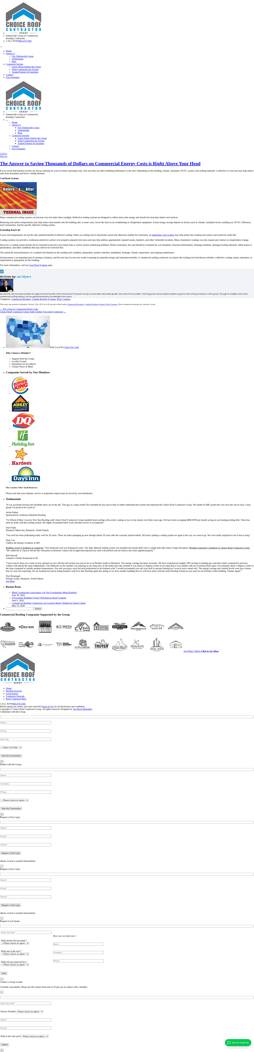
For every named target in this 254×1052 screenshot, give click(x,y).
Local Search (12, 693)
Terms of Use (47, 706)
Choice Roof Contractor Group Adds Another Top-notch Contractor (33, 312)
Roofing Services (14, 691)
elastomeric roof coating (163, 235)
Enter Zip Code (72, 347)
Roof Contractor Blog (16, 699)
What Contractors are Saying (25, 69)
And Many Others (201, 651)
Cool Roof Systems (38, 265)
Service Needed (7, 1011)
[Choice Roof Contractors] (23, 33)
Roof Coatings (63, 299)
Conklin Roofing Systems (44, 299)
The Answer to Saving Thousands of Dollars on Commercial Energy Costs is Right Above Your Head (100, 163)
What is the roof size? (10, 1036)
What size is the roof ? (11, 951)
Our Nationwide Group (23, 56)
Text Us (3, 156)
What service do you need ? (14, 940)
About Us (10, 53)
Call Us (3, 153)
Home (9, 51)
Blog (14, 61)
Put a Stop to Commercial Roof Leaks (19, 309)
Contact (9, 74)
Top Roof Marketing (82, 709)
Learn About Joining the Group (26, 67)
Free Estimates (12, 77)
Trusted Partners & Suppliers (25, 72)
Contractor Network (15, 696)
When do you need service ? (14, 962)
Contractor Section (14, 64)
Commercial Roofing (21, 299)
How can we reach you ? (64, 936)
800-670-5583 (25, 41)
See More (10, 581)
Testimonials (17, 59)
